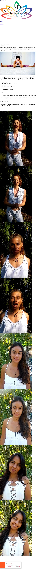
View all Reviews (9, 566)
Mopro (19, 566)
